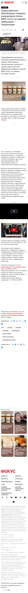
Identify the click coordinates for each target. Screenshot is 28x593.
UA (22, 2)
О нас (3, 484)
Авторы (17, 481)
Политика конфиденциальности (11, 585)
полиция (5, 330)
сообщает (4, 118)
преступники (7, 333)
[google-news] (25, 497)
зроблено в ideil (6, 590)
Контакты (4, 587)
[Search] (25, 2)
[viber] (20, 497)
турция (10, 327)
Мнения (18, 476)
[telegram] (11, 497)
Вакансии (18, 484)
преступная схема (8, 336)
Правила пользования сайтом (6, 488)
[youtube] (16, 497)
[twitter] (7, 497)
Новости (4, 476)
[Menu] (2, 2)
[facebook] (2, 497)
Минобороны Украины (9, 340)
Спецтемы (18, 479)
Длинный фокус (7, 481)
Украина (4, 7)
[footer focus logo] (8, 471)
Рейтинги (4, 479)
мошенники (16, 330)
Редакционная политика (6, 494)
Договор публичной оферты (19, 488)
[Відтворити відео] (14, 230)
